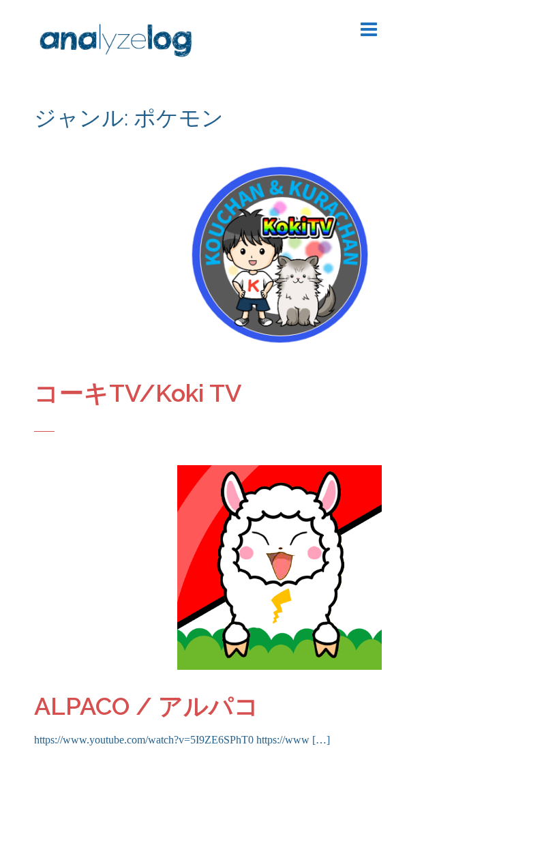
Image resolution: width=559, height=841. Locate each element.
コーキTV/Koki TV (137, 393)
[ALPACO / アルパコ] (279, 566)
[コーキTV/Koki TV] (279, 253)
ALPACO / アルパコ (146, 706)
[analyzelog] (116, 42)
